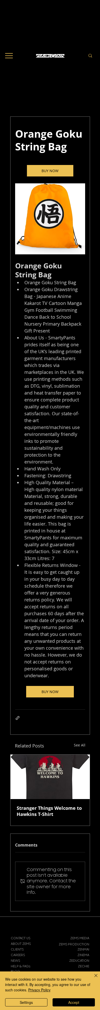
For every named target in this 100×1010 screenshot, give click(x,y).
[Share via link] (17, 718)
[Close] (93, 978)
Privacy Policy (39, 989)
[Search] (90, 55)
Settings (26, 1002)
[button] (9, 55)
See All (79, 745)
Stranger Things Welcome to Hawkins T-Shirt (49, 811)
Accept (73, 1002)
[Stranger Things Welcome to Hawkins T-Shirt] (50, 777)
